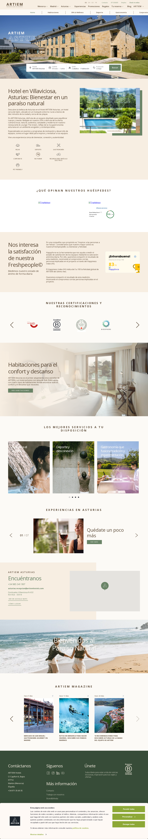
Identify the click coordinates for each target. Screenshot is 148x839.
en (89, 2)
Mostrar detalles (37, 834)
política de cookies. (80, 828)
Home (32, 13)
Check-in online (134, 2)
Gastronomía (121, 13)
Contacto (105, 2)
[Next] (136, 324)
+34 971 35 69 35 (15, 790)
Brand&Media (52, 798)
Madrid (53, 6)
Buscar (115, 67)
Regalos (105, 6)
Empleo (123, 2)
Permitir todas (128, 809)
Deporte (99, 13)
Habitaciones (53, 13)
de (93, 2)
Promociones (94, 6)
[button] (105, 586)
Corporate (143, 13)
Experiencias (80, 6)
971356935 (114, 2)
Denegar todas (129, 824)
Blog (129, 6)
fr (96, 2)
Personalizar (127, 817)
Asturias (65, 6)
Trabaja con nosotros (55, 794)
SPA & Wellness (77, 13)
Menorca (42, 6)
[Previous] (11, 324)
